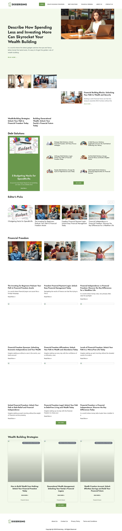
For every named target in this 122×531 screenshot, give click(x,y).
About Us (99, 4)
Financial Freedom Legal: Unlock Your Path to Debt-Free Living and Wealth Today (61, 406)
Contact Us (109, 4)
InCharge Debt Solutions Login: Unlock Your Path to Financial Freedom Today (63, 157)
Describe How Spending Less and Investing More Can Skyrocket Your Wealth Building (30, 34)
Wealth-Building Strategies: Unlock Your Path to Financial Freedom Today (19, 121)
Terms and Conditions (90, 521)
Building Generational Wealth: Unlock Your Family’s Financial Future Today (43, 122)
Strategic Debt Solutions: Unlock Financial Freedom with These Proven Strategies (65, 143)
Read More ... (12, 57)
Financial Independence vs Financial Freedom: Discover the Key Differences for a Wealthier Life (101, 223)
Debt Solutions (73, 4)
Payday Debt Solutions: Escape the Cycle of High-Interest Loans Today (64, 170)
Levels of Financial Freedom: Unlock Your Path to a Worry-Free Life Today (96, 348)
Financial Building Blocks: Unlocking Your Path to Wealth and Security (99, 93)
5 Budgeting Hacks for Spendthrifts (24, 177)
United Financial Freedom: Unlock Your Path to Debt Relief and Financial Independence (23, 407)
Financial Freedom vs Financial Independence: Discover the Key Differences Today (93, 407)
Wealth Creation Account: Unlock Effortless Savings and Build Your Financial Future (97, 488)
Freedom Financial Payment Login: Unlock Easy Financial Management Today (74, 223)
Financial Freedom (87, 4)
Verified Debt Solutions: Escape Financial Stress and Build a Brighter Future (98, 157)
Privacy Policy (75, 521)
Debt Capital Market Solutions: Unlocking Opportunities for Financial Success (99, 171)
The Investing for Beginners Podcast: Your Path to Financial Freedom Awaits (46, 223)
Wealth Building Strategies (55, 4)
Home (42, 4)
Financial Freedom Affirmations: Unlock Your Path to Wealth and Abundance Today (61, 348)
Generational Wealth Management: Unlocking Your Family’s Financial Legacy (61, 488)
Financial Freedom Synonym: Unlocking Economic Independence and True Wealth (24, 348)
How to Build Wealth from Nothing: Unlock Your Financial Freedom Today (25, 488)
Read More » (24, 188)
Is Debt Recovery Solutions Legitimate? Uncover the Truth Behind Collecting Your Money (99, 143)
